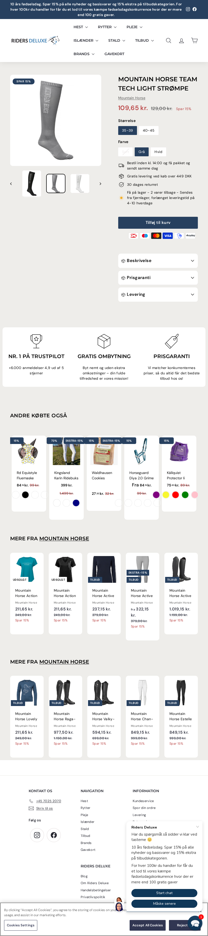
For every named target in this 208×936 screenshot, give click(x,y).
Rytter (105, 27)
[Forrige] (13, 183)
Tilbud (142, 40)
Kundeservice (143, 801)
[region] (104, 919)
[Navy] (76, 503)
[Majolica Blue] (128, 503)
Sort (125, 151)
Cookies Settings (20, 925)
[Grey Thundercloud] (66, 503)
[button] (195, 923)
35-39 (127, 130)
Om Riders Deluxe (95, 883)
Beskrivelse (138, 260)
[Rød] (175, 494)
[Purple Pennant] (118, 503)
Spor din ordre (144, 808)
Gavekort (114, 54)
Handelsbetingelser (96, 890)
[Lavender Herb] (147, 503)
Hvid (158, 151)
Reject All (184, 925)
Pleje (132, 27)
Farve (123, 141)
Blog (84, 876)
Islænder (84, 40)
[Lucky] (35, 494)
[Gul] (165, 494)
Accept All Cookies (147, 925)
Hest (79, 27)
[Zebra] (25, 494)
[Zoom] (55, 120)
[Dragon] (15, 494)
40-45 (149, 130)
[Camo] (44, 494)
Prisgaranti (138, 277)
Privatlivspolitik (93, 897)
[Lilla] (156, 494)
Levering (135, 294)
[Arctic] (138, 503)
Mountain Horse (131, 98)
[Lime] (185, 494)
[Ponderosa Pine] (157, 503)
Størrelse (127, 120)
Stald (114, 40)
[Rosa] (194, 494)
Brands (82, 54)
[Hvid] (56, 503)
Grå (141, 151)
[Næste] (98, 183)
